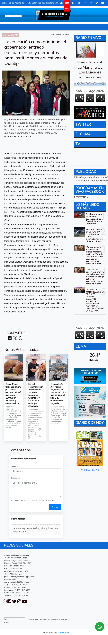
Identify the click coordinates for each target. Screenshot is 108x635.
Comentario (16, 478)
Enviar (54, 507)
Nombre (14, 466)
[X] (79, 3)
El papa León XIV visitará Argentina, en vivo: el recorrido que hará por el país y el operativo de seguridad (58, 394)
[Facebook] (85, 3)
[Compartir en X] (15, 338)
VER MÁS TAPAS (90, 470)
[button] (61, 3)
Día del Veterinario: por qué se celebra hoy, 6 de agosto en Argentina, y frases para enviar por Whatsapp (35, 395)
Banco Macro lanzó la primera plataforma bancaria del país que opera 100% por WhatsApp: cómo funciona (13, 394)
